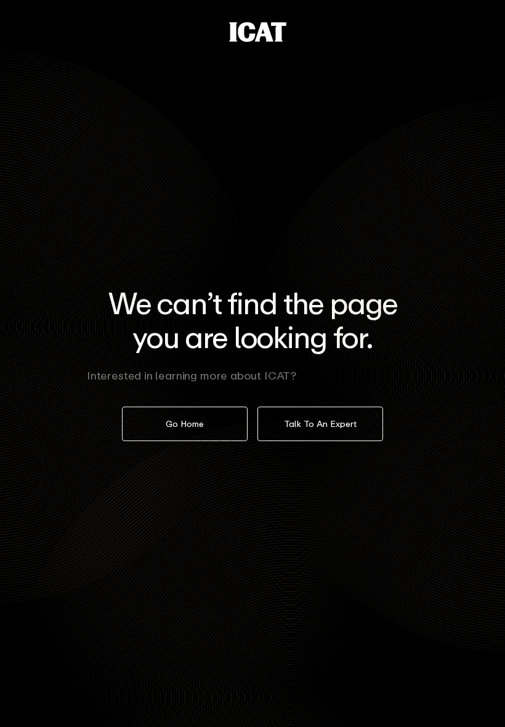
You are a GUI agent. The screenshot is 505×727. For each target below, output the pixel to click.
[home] (257, 32)
